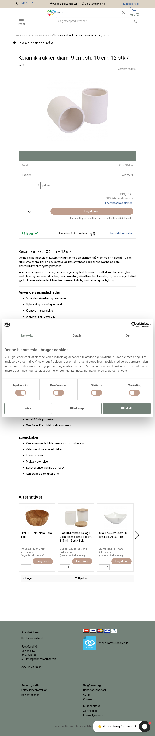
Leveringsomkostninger (119, 202)
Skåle (53, 35)
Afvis (28, 408)
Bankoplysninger (93, 715)
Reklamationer (30, 694)
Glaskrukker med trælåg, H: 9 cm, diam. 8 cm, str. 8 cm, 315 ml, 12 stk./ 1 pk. (76, 537)
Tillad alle (127, 408)
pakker (46, 185)
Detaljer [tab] (77, 335)
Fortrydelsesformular (34, 689)
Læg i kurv (43, 561)
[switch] (58, 393)
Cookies (88, 699)
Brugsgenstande (38, 35)
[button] (135, 21)
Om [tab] (128, 335)
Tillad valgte (77, 408)
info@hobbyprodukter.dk (41, 659)
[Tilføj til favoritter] (29, 211)
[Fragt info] (92, 233)
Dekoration (19, 35)
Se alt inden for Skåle (34, 43)
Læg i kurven (91, 211)
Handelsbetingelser (121, 233)
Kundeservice (131, 3)
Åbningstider (90, 710)
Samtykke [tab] (26, 335)
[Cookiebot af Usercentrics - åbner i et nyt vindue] (134, 324)
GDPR (86, 694)
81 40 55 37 (26, 3)
